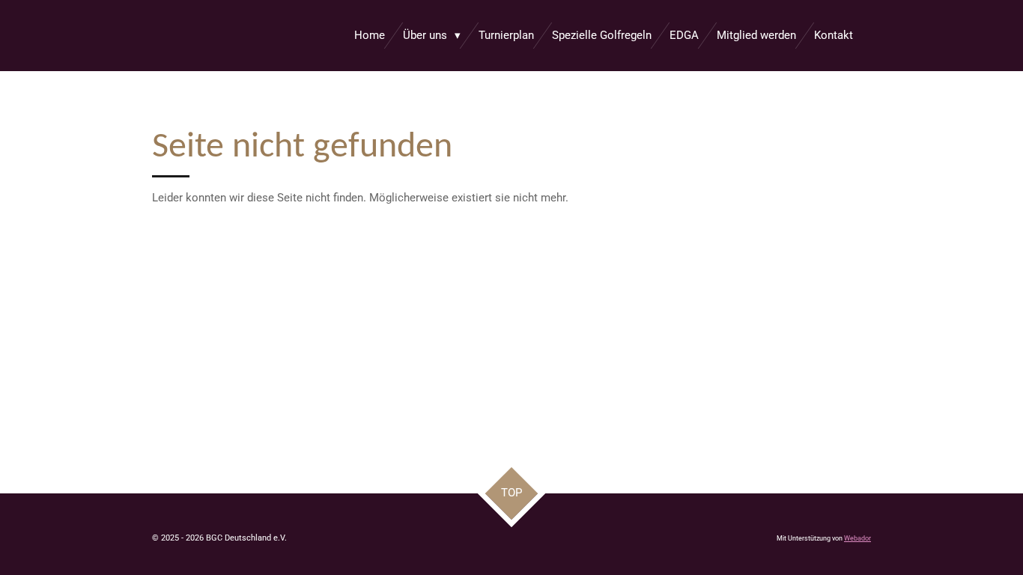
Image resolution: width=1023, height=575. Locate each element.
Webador (857, 538)
